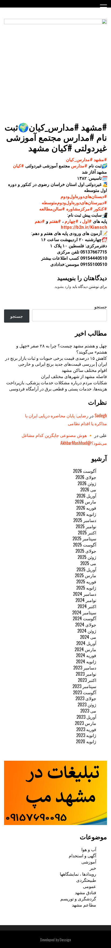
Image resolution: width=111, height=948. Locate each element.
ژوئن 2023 (87, 704)
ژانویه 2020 (86, 741)
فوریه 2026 (86, 508)
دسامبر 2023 (84, 667)
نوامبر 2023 (86, 674)
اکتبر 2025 (87, 532)
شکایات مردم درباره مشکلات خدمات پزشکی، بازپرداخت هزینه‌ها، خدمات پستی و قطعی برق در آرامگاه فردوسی (56, 385)
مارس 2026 (85, 501)
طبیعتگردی (86, 880)
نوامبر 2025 (86, 526)
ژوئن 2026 (87, 483)
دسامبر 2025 (84, 520)
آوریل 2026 (86, 495)
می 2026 (88, 489)
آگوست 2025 (84, 544)
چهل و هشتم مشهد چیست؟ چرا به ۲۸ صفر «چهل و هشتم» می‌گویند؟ (61, 348)
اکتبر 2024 (87, 606)
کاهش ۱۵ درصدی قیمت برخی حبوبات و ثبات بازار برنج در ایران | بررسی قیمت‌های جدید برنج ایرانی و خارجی (56, 361)
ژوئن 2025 (87, 557)
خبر (93, 868)
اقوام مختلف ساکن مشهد (84, 370)
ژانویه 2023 (86, 735)
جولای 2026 (85, 477)
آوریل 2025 (86, 569)
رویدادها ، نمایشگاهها (78, 874)
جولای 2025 (85, 551)
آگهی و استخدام (82, 855)
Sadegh (101, 415)
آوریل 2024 (86, 643)
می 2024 (88, 637)
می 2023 (88, 710)
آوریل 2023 (86, 717)
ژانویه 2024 (86, 661)
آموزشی (88, 861)
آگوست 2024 (84, 618)
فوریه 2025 (86, 581)
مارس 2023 (85, 723)
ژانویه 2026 (86, 514)
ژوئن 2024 (86, 631)
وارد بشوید (63, 286)
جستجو (100, 306)
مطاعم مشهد (84, 904)
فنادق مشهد (85, 892)
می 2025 (88, 563)
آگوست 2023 (84, 692)
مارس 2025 (85, 575)
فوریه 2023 (86, 729)
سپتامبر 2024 (84, 612)
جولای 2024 (85, 624)
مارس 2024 (85, 649)
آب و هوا (88, 849)
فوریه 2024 (86, 655)
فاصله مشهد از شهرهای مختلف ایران (74, 376)
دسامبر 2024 (84, 594)
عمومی (89, 886)
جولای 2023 (85, 698)
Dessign (65, 939)
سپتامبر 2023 (84, 686)
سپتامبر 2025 (84, 538)
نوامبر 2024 (85, 600)
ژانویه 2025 (86, 587)
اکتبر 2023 (87, 680)
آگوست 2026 (84, 471)
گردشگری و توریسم (78, 898)
